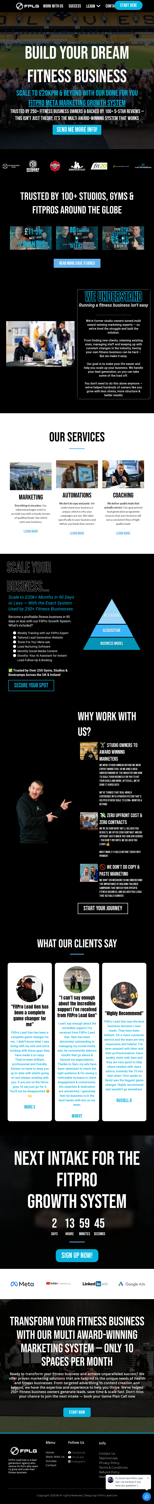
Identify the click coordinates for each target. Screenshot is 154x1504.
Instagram (78, 1461)
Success (51, 1461)
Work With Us (55, 1457)
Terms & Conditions (113, 1467)
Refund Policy (109, 1472)
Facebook (78, 1452)
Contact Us (107, 1453)
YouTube (78, 1457)
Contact (51, 1465)
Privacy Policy (109, 1463)
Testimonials (108, 1458)
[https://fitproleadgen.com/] (27, 6)
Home (50, 1452)
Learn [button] (91, 6)
